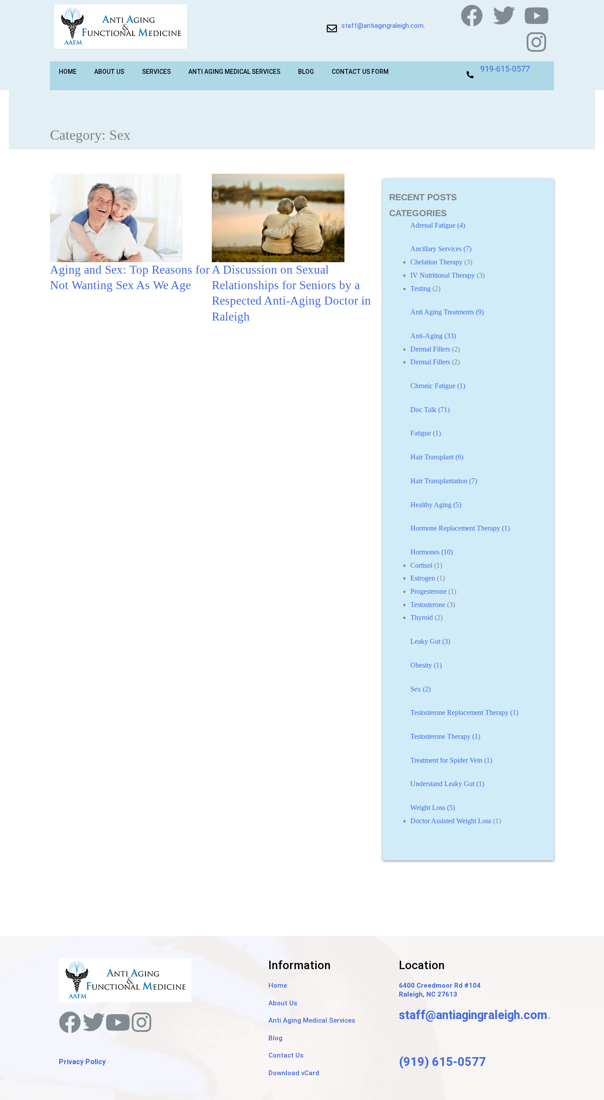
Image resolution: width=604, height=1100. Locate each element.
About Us (282, 1003)
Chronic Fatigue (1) (437, 386)
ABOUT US (109, 71)
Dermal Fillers (430, 349)
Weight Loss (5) (432, 807)
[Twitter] (504, 15)
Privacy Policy (82, 1062)
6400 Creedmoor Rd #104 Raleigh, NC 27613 (440, 990)
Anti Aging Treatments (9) (447, 312)
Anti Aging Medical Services (234, 71)
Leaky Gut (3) (430, 641)
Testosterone (427, 604)
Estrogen (422, 578)
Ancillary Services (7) (440, 248)
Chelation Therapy (436, 262)
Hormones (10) (431, 552)
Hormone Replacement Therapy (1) (460, 528)
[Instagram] (536, 42)
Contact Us (285, 1055)
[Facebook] (472, 15)
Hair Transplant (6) (436, 457)
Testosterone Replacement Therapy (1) (464, 712)
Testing (420, 288)
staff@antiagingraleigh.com (382, 26)
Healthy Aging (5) (435, 504)
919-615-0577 (505, 68)
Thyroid (421, 617)
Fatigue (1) (425, 433)
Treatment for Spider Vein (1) (451, 760)
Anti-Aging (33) (433, 336)
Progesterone (428, 591)
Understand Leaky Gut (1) (447, 783)
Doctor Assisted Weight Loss (450, 821)
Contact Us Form (360, 71)
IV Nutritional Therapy (442, 275)
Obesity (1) (426, 665)
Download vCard (293, 1073)
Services (156, 71)
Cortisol (421, 565)
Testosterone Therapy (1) (445, 736)
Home (67, 71)
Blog (306, 71)
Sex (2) (420, 689)
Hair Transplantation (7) (443, 481)
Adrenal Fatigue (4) (437, 225)
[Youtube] (536, 15)
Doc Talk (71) (430, 409)
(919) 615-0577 (442, 1062)
